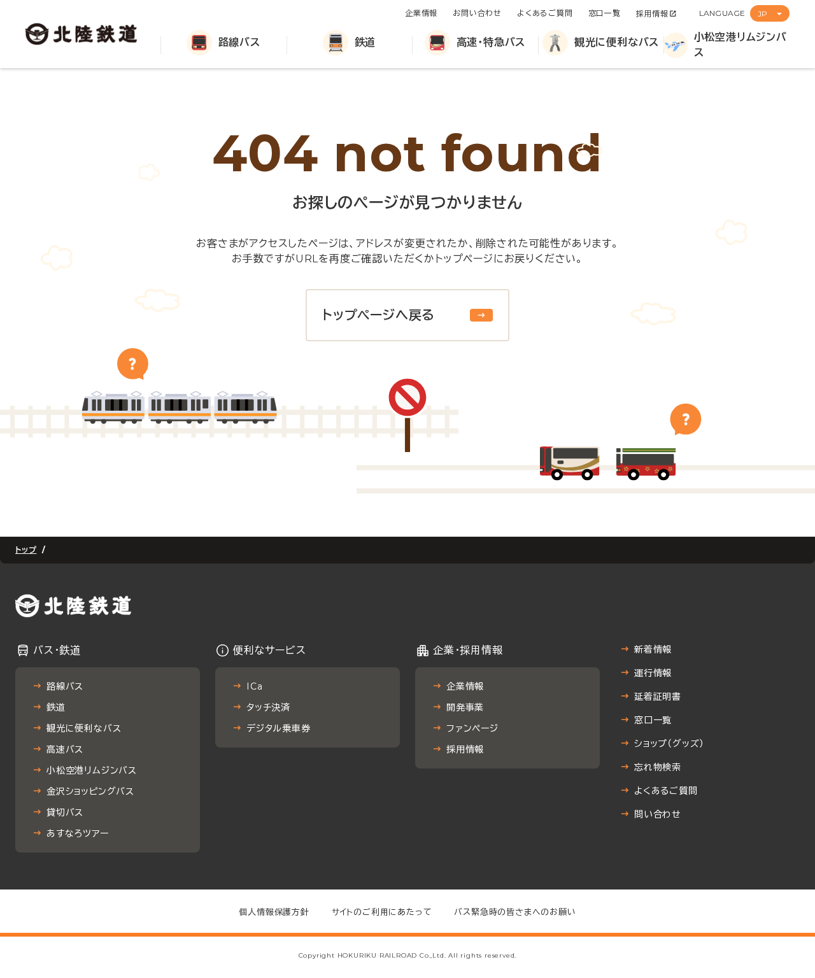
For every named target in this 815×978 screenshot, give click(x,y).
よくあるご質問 (545, 13)
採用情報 (652, 13)
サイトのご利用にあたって (382, 912)
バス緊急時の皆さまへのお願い (515, 912)
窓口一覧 (604, 13)
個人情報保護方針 (274, 912)
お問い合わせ (477, 13)
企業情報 (421, 13)
